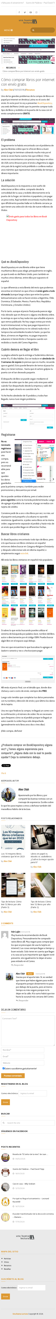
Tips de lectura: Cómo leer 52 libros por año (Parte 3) (11, 904)
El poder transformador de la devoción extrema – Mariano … (33, 1215)
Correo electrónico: (10, 1093)
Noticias (7, 1258)
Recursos (11, 68)
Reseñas (7, 1269)
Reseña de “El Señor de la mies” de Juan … (30, 1154)
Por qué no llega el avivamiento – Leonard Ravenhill (31, 1200)
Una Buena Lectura (20, 1314)
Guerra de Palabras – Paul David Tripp (32, 3)
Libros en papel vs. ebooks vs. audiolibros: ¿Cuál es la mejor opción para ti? (42, 858)
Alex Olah (8, 90)
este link (24, 553)
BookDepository (44, 103)
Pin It (3, 773)
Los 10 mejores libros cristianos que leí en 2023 (13, 855)
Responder (19, 965)
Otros (6, 1262)
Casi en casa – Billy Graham (24, 1183)
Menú (7, 30)
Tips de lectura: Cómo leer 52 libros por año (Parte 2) (41, 904)
